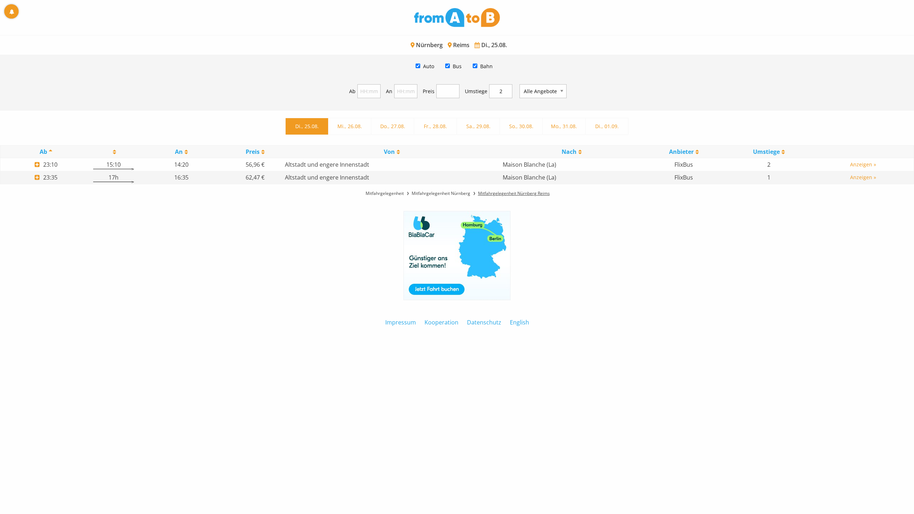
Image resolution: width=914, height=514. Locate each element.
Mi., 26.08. (349, 126)
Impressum (400, 322)
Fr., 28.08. (435, 126)
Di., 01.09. (607, 126)
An (389, 91)
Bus (457, 66)
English (519, 322)
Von (389, 152)
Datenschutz (484, 322)
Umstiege (476, 91)
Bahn (486, 66)
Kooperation (441, 322)
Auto (428, 66)
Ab (352, 91)
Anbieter (681, 152)
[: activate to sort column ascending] (113, 152)
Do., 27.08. (392, 126)
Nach (569, 152)
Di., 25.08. (307, 126)
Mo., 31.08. (564, 126)
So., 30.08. (521, 126)
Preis (429, 91)
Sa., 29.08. (478, 126)
